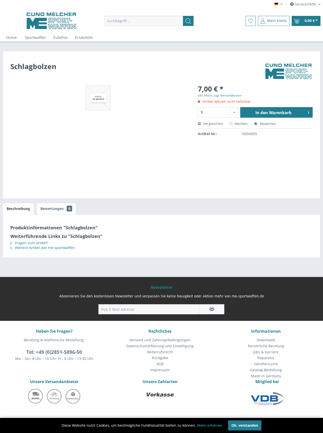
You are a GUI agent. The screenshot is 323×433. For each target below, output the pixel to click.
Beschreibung (18, 208)
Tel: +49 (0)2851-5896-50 (54, 352)
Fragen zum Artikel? (31, 242)
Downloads (266, 339)
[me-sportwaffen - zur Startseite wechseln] (51, 20)
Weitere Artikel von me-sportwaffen (44, 247)
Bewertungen (55, 208)
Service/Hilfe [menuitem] (305, 4)
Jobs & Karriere (266, 352)
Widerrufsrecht (160, 352)
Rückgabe (160, 357)
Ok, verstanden (244, 425)
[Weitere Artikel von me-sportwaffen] (288, 71)
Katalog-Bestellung (266, 369)
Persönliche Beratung (266, 346)
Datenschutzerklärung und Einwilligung (160, 346)
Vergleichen (212, 123)
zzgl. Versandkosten (227, 95)
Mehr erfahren (209, 425)
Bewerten (267, 123)
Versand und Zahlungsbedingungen (160, 339)
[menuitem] (149, 21)
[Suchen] (188, 21)
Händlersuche (266, 363)
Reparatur (266, 357)
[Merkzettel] (251, 21)
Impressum (160, 369)
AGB (160, 363)
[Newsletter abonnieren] (211, 309)
